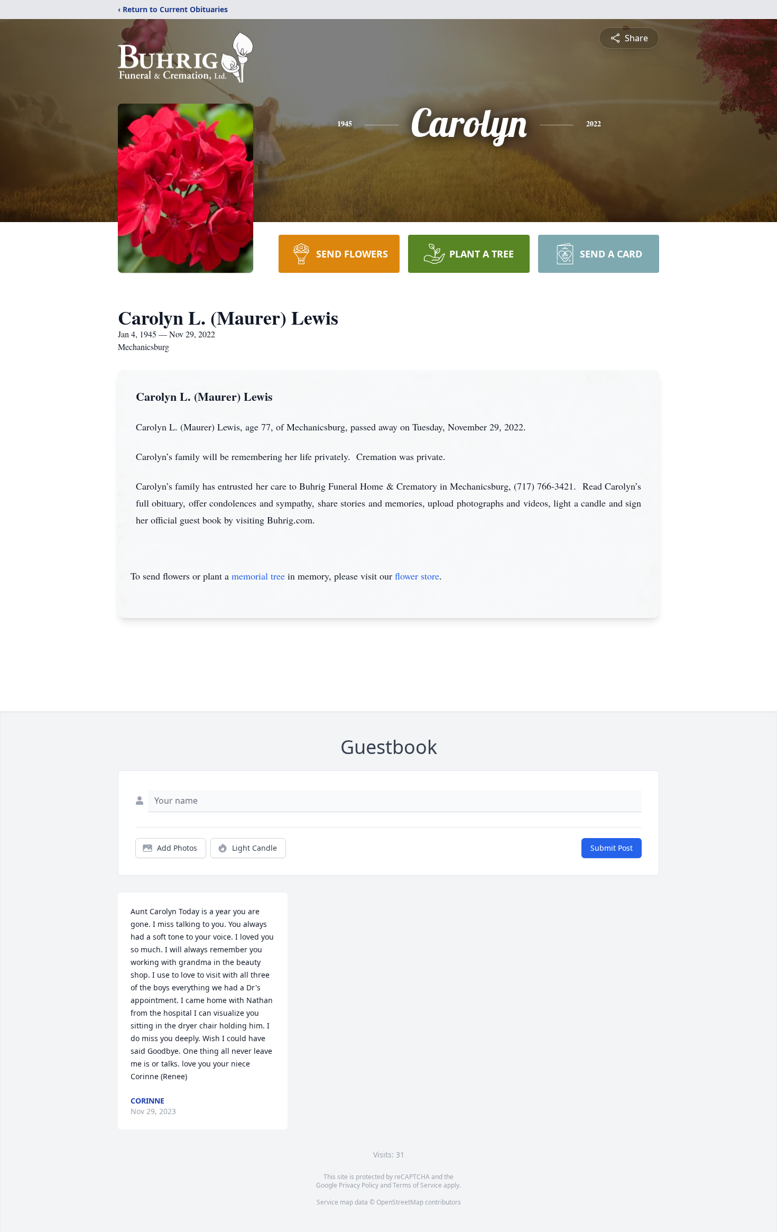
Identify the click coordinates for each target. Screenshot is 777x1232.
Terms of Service (417, 1185)
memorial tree (258, 575)
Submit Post (611, 848)
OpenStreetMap (399, 1202)
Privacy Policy (358, 1185)
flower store (417, 575)
